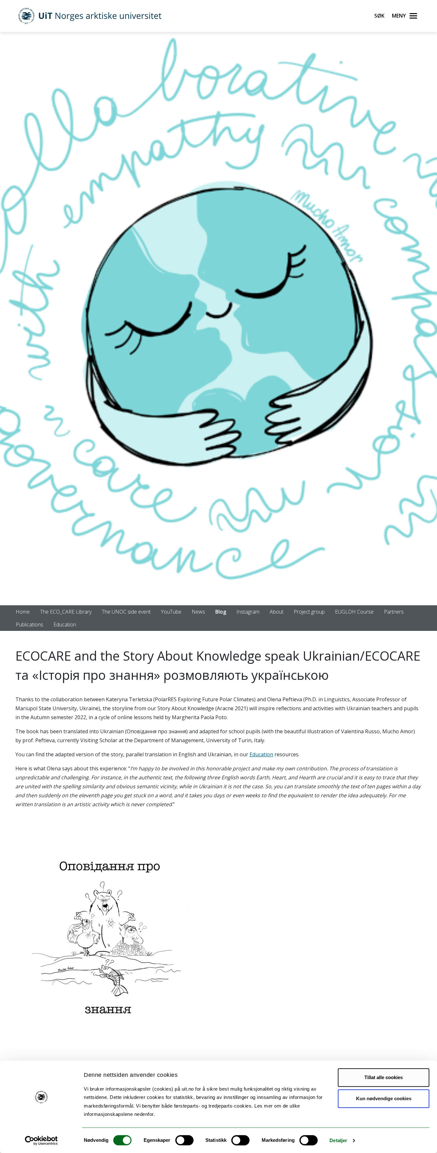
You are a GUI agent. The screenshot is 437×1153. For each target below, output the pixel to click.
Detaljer (338, 1140)
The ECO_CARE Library (65, 611)
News (198, 611)
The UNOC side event (126, 611)
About (276, 611)
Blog (220, 611)
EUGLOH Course (354, 611)
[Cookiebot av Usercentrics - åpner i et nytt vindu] (41, 1140)
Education (64, 624)
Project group (309, 611)
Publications (29, 624)
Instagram (247, 611)
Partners (394, 611)
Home (23, 611)
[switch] (184, 1140)
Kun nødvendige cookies (383, 1098)
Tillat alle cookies (383, 1077)
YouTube (171, 611)
